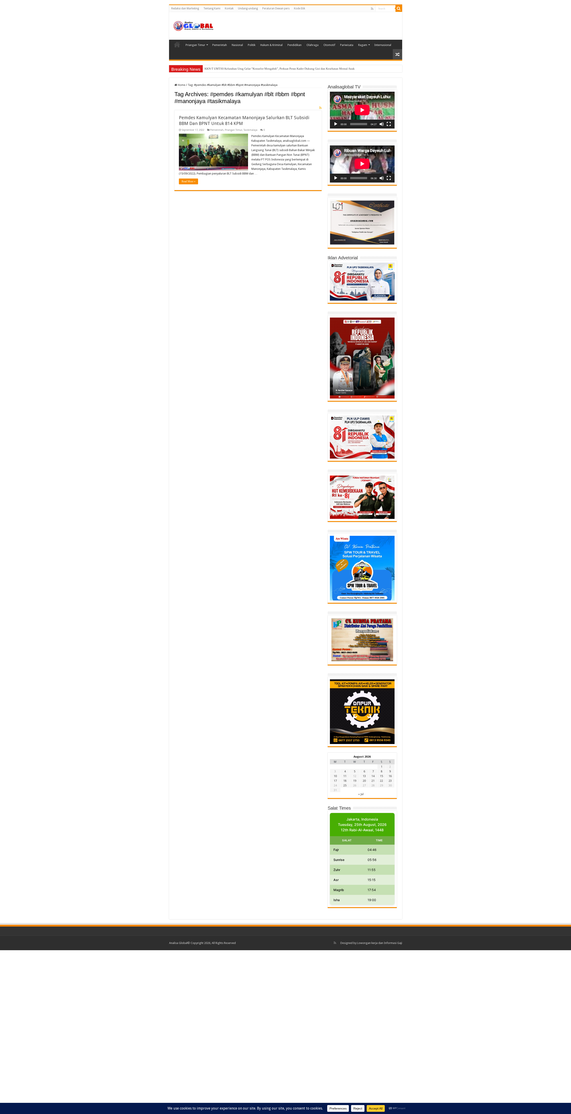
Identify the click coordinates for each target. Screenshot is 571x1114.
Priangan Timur (195, 45)
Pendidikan (295, 45)
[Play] (335, 124)
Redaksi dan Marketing (185, 8)
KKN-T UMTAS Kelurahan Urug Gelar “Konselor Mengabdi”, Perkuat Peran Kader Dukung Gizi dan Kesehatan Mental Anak (280, 68)
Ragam (362, 45)
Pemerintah (219, 45)
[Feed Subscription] (320, 108)
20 (364, 780)
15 (381, 776)
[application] (362, 110)
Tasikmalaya (250, 130)
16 (390, 776)
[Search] (398, 8)
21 (372, 780)
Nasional (237, 45)
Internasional (382, 45)
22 (381, 780)
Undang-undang (248, 8)
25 (344, 785)
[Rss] (372, 8)
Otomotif (329, 45)
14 (372, 776)
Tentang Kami (211, 8)
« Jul (361, 794)
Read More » (188, 181)
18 (344, 780)
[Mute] (381, 124)
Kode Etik (299, 8)
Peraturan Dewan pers (276, 8)
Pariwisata (346, 45)
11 (344, 776)
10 (335, 776)
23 (390, 780)
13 (364, 776)
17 (335, 780)
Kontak (229, 8)
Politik (251, 45)
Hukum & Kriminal (271, 45)
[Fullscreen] (389, 124)
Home (177, 44)
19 (354, 780)
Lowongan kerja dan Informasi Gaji (379, 943)
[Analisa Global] (193, 25)
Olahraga (312, 45)
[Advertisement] (134, 1031)
